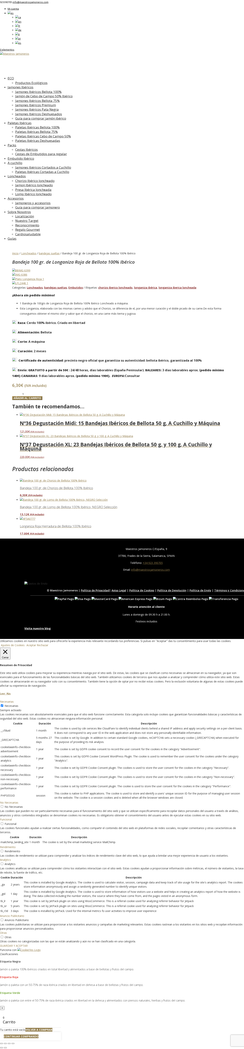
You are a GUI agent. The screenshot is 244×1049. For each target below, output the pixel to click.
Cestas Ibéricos (26, 149)
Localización (24, 216)
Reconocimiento (27, 225)
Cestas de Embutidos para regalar (41, 154)
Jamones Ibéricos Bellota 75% (37, 100)
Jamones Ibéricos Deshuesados (38, 114)
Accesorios (16, 198)
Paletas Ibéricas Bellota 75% (36, 131)
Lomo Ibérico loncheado (33, 194)
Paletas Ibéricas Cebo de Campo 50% (43, 136)
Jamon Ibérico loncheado (34, 185)
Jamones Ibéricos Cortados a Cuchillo (43, 167)
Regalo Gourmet (27, 229)
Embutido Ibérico (21, 158)
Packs (12, 145)
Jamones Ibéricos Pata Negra (37, 109)
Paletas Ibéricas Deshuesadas (37, 140)
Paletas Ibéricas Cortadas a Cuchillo (42, 172)
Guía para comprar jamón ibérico (40, 118)
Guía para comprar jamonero (37, 207)
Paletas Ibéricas (19, 123)
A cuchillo (15, 163)
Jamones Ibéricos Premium (35, 105)
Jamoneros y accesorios (33, 203)
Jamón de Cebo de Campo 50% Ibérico (44, 96)
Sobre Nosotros (19, 212)
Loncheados (17, 176)
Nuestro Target (26, 220)
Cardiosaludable (28, 234)
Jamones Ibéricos (20, 87)
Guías (12, 238)
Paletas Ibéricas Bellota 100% (37, 127)
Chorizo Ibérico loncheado (35, 181)
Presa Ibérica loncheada (33, 189)
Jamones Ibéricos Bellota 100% (38, 92)
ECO (11, 78)
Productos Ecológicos (31, 83)
